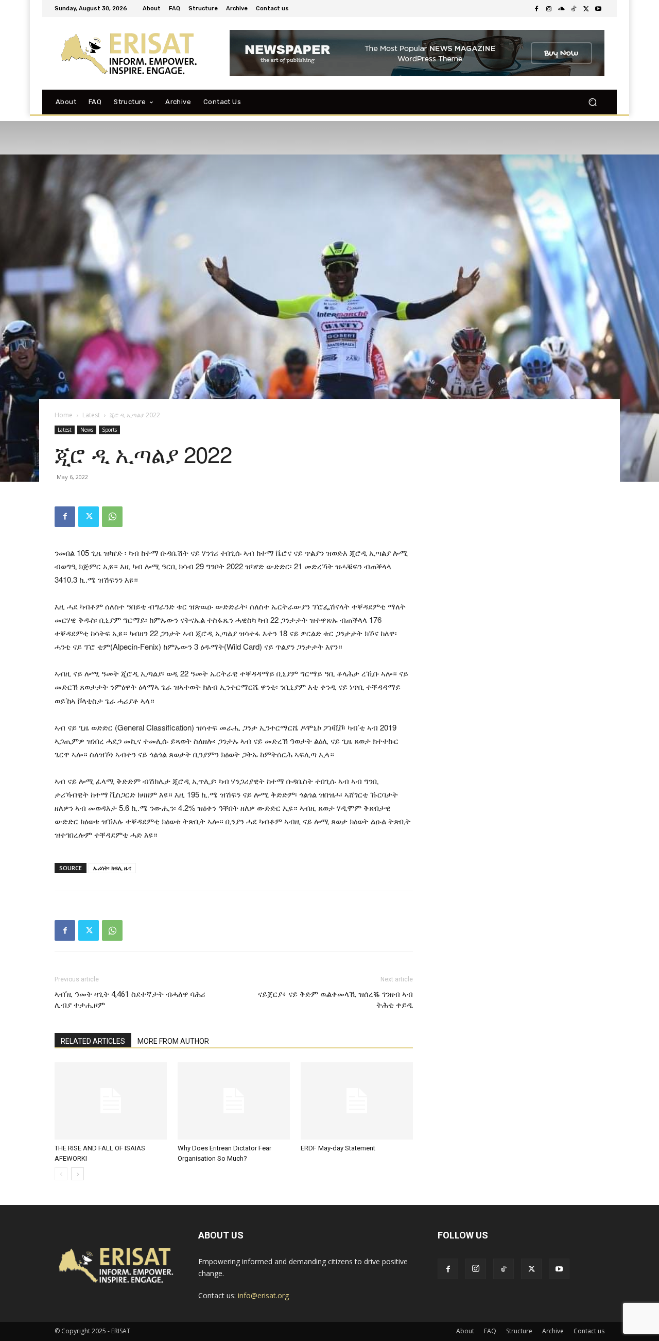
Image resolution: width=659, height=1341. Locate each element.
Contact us (589, 1331)
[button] (592, 102)
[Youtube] (598, 9)
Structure (519, 1331)
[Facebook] (536, 9)
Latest (91, 415)
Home (64, 415)
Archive (553, 1331)
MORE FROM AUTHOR (173, 1041)
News (86, 429)
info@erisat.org (263, 1295)
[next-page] (77, 1173)
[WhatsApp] (112, 516)
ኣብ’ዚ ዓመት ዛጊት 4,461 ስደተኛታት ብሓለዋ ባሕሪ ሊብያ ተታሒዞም (130, 1000)
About (465, 1331)
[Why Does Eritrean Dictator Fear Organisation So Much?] (234, 1101)
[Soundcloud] (561, 9)
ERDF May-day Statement (338, 1148)
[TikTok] (573, 9)
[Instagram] (549, 9)
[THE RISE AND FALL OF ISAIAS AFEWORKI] (111, 1101)
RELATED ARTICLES (93, 1041)
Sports (109, 429)
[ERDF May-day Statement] (357, 1101)
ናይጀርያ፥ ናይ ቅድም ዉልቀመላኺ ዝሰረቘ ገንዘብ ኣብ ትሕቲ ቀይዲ (335, 1000)
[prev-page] (61, 1173)
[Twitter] (586, 9)
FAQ (490, 1331)
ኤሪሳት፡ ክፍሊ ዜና (112, 868)
